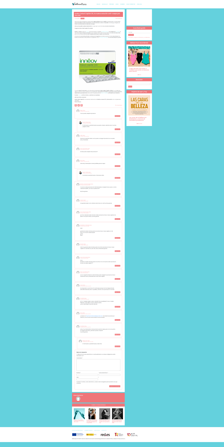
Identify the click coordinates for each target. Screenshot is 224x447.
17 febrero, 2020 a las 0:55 (84, 161)
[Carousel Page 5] (140, 123)
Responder (117, 116)
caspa (79, 95)
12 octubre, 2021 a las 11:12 (86, 123)
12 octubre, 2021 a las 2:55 (84, 111)
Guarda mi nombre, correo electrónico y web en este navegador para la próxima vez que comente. (96, 382)
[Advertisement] (139, 17)
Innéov (87, 31)
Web (77, 377)
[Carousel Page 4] (140, 74)
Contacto (104, 430)
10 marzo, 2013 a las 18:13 (84, 212)
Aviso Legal (97, 430)
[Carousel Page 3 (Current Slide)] (139, 74)
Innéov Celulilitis (104, 92)
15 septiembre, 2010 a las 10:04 (85, 327)
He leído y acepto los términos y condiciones (139, 37)
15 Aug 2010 (77, 18)
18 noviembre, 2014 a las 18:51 (85, 184)
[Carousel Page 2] (138, 74)
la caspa (117, 31)
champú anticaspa (104, 37)
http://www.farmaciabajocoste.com (94, 316)
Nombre (78, 372)
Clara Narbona (118, 18)
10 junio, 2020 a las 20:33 (84, 149)
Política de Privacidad (77, 430)
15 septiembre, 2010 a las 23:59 (87, 341)
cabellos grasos (105, 31)
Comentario (79, 358)
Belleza (98, 4)
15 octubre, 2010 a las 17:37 (84, 299)
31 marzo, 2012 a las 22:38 (84, 226)
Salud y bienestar (130, 4)
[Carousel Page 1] (137, 74)
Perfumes (111, 4)
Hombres (122, 4)
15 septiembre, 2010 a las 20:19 (85, 313)
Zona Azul (139, 4)
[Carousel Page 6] (141, 123)
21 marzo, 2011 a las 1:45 (84, 245)
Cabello (82, 18)
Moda (117, 4)
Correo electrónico (103, 372)
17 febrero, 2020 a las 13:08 (87, 173)
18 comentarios (118, 105)
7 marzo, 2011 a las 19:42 (84, 258)
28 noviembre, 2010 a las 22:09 (85, 286)
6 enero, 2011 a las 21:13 (84, 272)
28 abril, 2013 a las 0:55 (84, 201)
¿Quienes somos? (88, 430)
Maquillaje (105, 4)
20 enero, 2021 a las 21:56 (84, 136)
